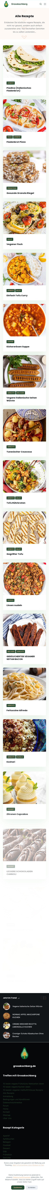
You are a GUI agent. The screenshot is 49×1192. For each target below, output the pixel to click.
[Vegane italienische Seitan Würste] (24, 371)
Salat (9, 239)
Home (5, 1109)
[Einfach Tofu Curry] (24, 269)
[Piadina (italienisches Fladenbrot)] (24, 61)
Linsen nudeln (14, 605)
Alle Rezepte (8, 1093)
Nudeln (10, 600)
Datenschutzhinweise (12, 1102)
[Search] (41, 4)
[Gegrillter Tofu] (24, 527)
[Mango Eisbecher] (24, 942)
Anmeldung (8, 1096)
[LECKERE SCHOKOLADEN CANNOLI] (24, 837)
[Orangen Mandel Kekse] (24, 891)
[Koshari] (24, 735)
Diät (5, 1151)
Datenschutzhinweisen (21, 1177)
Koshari (11, 761)
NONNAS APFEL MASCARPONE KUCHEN (26, 1016)
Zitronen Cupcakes (17, 812)
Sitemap (6, 1115)
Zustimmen (18, 1187)
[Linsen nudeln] (24, 579)
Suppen (10, 341)
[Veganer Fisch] (24, 218)
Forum (6, 1106)
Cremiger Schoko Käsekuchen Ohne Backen (28, 1035)
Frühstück (11, 188)
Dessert (10, 808)
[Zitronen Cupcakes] (24, 786)
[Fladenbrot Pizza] (24, 115)
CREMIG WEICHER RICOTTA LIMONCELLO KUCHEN (24, 1025)
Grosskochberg (19, 4)
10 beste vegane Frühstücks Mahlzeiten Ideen (23, 1083)
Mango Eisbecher (16, 969)
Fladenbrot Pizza (16, 141)
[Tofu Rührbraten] (24, 476)
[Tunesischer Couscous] (24, 425)
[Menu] (45, 4)
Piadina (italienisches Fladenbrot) (19, 89)
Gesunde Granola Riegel (20, 193)
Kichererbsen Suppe (18, 346)
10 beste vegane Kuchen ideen (16, 1087)
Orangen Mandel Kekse (20, 917)
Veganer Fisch (15, 244)
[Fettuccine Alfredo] (24, 684)
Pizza (9, 137)
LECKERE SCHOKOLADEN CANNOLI (20, 865)
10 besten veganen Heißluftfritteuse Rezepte (23, 1090)
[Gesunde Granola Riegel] (24, 166)
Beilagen (20, 393)
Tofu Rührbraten (16, 502)
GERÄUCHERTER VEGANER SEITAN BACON (21, 658)
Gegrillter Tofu (15, 553)
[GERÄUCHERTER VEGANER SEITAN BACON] (24, 630)
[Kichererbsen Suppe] (24, 320)
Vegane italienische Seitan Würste (22, 399)
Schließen (31, 1187)
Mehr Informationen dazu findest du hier (28, 1165)
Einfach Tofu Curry (17, 295)
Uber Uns (7, 1118)
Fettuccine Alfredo (17, 710)
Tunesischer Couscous (19, 451)
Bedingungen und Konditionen (16, 1099)
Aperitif (10, 83)
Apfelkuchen (8, 1139)
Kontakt (6, 1112)
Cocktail (6, 1145)
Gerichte (11, 393)
